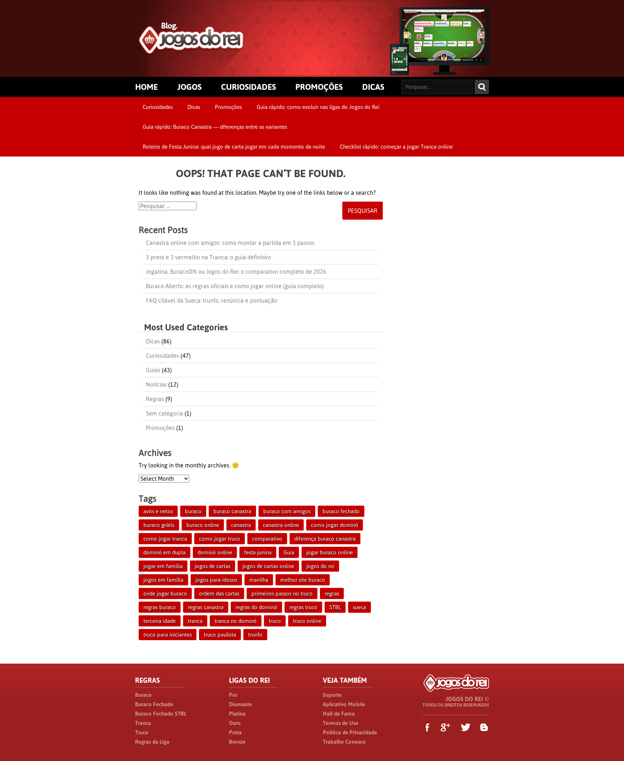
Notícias (156, 384)
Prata (235, 732)
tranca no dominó (235, 621)
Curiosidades (158, 107)
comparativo (267, 539)
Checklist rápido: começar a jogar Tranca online (396, 147)
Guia (288, 552)
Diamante (240, 704)
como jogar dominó (334, 525)
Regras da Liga (152, 742)
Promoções (228, 107)
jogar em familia (163, 566)
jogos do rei (320, 566)
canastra (241, 525)
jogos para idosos (216, 580)
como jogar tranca (165, 539)
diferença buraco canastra (325, 539)
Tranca (143, 723)
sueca (359, 607)
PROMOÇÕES (319, 87)
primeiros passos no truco (282, 593)
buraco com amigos (287, 511)
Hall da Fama (339, 714)
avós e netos (158, 511)
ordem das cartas (219, 593)
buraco (193, 511)
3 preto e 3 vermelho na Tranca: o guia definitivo (208, 257)
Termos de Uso (341, 723)
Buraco (143, 695)
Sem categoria (164, 413)
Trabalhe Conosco (344, 742)
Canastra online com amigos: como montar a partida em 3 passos (230, 242)
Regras (155, 399)
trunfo (255, 635)
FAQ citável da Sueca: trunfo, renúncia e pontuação (211, 300)
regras (332, 593)
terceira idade (159, 621)
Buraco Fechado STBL (160, 714)
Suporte (332, 695)
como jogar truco (219, 539)
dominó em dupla (164, 552)
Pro (233, 695)
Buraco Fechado (154, 704)
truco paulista (220, 635)
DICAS (373, 87)
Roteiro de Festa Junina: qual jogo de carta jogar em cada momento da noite (234, 147)
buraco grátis (158, 525)
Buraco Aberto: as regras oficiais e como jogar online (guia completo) (235, 286)
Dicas (193, 107)
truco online (307, 621)
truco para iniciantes (167, 635)
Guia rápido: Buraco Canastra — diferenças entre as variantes (215, 127)
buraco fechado (341, 511)
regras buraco (159, 607)
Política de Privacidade (350, 732)
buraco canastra (232, 511)
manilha (258, 580)
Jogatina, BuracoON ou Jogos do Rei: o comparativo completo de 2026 (236, 271)
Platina (237, 714)
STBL (335, 607)
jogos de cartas (212, 566)
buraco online (202, 525)
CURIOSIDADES (248, 87)
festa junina (258, 552)
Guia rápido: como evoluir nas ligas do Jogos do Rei (318, 107)
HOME (146, 87)
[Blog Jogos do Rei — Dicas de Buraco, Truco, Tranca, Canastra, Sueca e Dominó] (191, 51)
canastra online (281, 525)
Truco (141, 732)
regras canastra (206, 607)
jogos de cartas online (268, 566)
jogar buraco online (329, 552)
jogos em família (163, 580)
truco (275, 621)
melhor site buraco (302, 580)
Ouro (235, 723)
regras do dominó (256, 607)
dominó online (215, 552)
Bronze (237, 742)
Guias (153, 370)
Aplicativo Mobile (344, 704)
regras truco (303, 607)
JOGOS (189, 87)
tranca (195, 621)
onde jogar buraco (165, 593)
